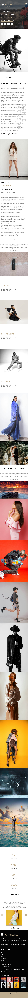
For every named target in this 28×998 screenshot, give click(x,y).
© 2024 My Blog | (10, 993)
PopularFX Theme (18, 993)
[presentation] (2, 915)
